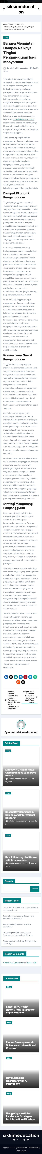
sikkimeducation (21, 9)
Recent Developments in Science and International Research (20, 814)
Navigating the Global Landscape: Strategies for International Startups (18, 934)
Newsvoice (33, 1147)
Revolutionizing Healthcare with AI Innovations (21, 859)
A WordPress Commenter (13, 963)
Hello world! (31, 963)
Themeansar (21, 1151)
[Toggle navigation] (4, 9)
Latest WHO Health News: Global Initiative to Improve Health (20, 772)
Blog (6, 38)
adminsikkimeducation (19, 68)
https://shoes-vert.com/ (23, 119)
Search (9, 881)
